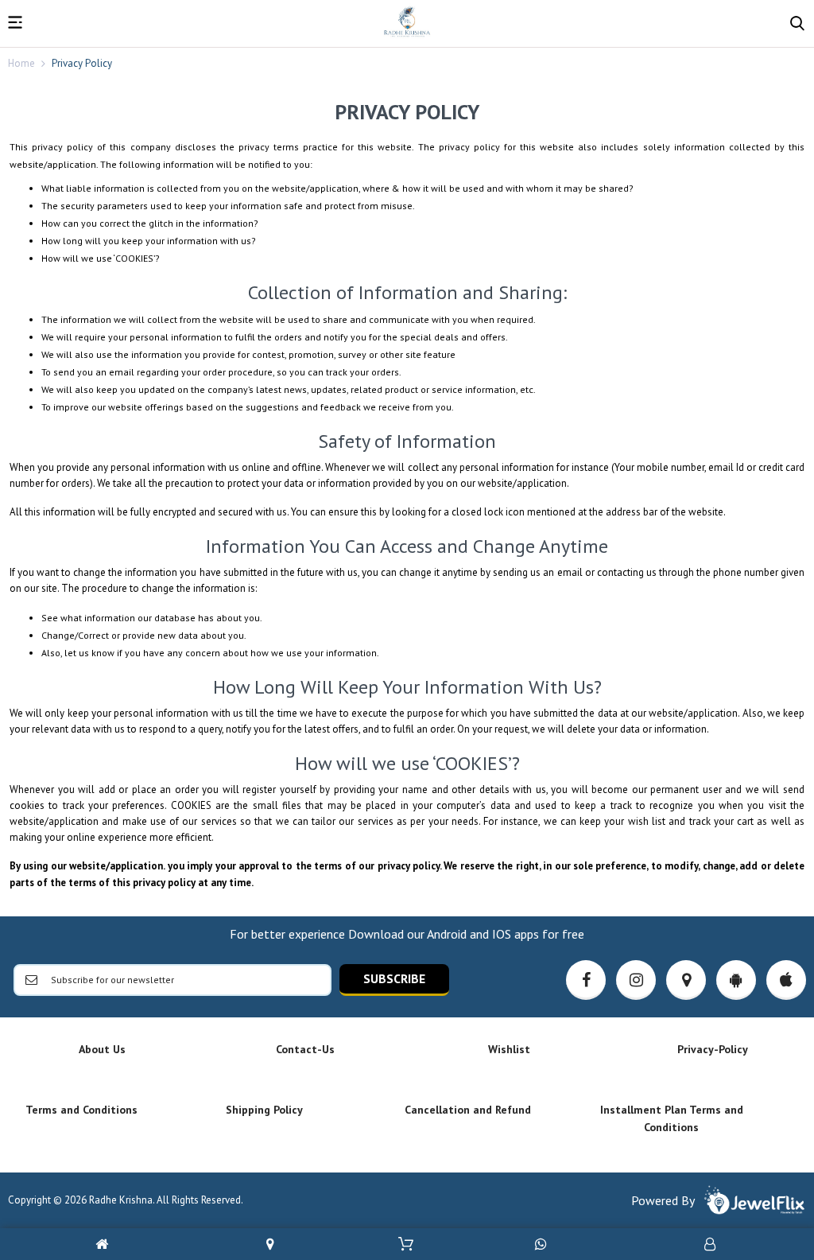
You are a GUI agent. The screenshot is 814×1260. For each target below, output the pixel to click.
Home (21, 63)
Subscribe (394, 978)
